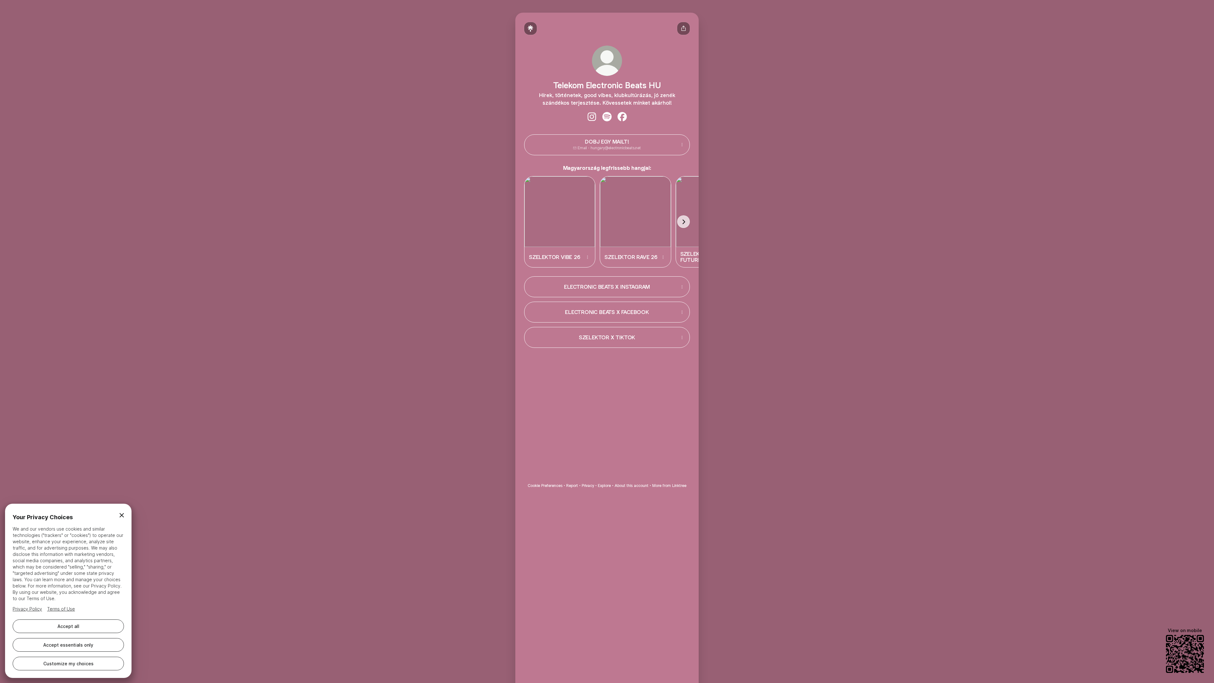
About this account (631, 485)
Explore (604, 485)
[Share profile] (683, 28)
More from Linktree (669, 485)
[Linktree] (530, 28)
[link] (591, 116)
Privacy (588, 485)
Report (572, 485)
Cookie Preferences (545, 485)
